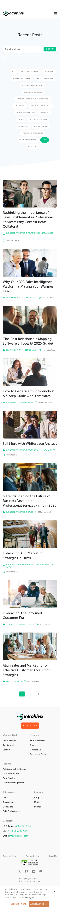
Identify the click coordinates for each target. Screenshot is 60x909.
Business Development (21, 78)
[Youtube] (40, 871)
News (20, 119)
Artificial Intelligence (29, 72)
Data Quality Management (41, 106)
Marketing (45, 112)
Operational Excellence (38, 119)
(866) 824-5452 (23, 826)
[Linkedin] (33, 871)
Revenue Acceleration (27, 140)
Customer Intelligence (33, 92)
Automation (49, 72)
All (13, 71)
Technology (32, 147)
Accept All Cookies (39, 903)
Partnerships (23, 126)
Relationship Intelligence (33, 133)
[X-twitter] (19, 871)
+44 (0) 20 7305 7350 (17, 831)
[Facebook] (26, 871)
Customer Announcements (32, 85)
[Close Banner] (54, 891)
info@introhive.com (18, 835)
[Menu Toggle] (55, 13)
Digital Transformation (26, 112)
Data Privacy (19, 106)
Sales (44, 140)
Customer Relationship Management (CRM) (33, 99)
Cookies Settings (18, 903)
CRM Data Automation (44, 78)
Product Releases (41, 126)
